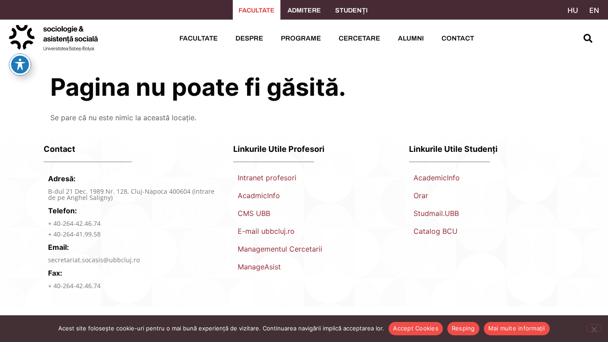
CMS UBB (254, 213)
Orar (420, 195)
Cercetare (359, 38)
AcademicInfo (436, 177)
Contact (458, 38)
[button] (588, 38)
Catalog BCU (435, 231)
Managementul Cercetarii (280, 248)
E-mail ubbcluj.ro (266, 231)
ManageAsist (259, 266)
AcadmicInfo (259, 195)
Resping (463, 328)
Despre (249, 38)
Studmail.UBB (436, 213)
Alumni (411, 38)
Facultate (198, 38)
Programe (301, 38)
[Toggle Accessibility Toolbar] (20, 64)
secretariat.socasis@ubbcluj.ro (94, 260)
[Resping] (593, 328)
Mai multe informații (516, 328)
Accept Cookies (415, 328)
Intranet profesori (267, 177)
